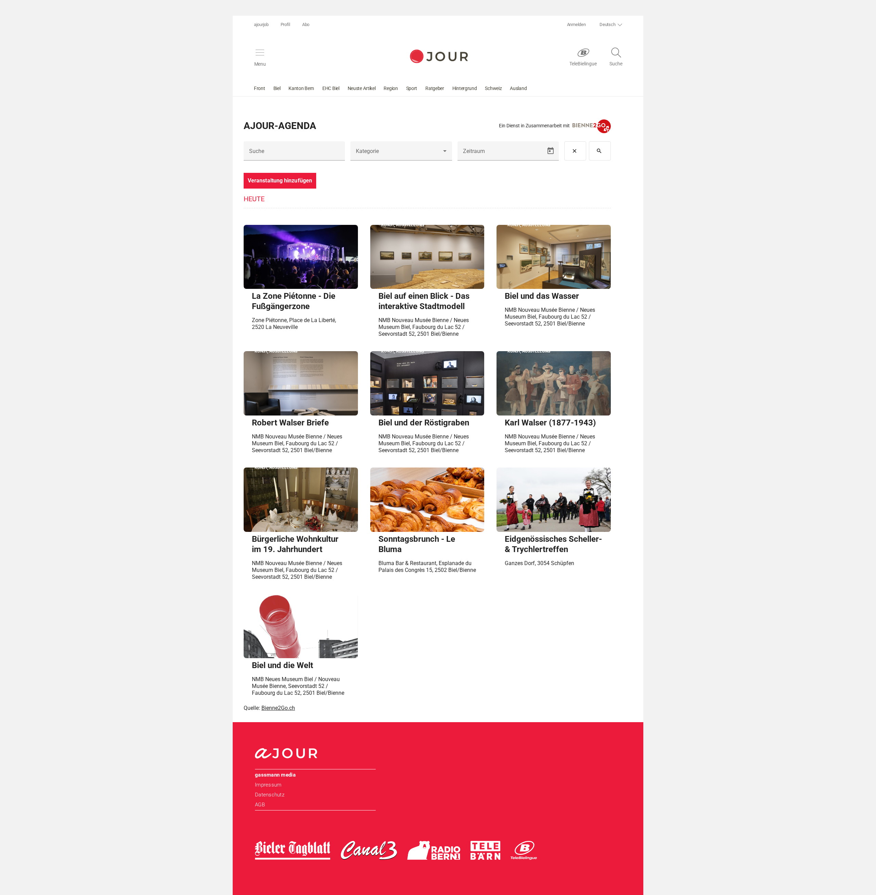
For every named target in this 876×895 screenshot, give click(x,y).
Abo (305, 24)
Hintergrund (464, 88)
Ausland (518, 88)
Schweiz (493, 88)
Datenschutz (269, 795)
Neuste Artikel (362, 88)
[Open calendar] (550, 151)
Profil (285, 24)
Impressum (268, 785)
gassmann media (275, 775)
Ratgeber (434, 88)
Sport (411, 88)
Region (391, 88)
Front (259, 88)
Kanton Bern (301, 88)
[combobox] (401, 154)
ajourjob (261, 24)
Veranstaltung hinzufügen (280, 180)
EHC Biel (330, 88)
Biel (277, 88)
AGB (260, 805)
